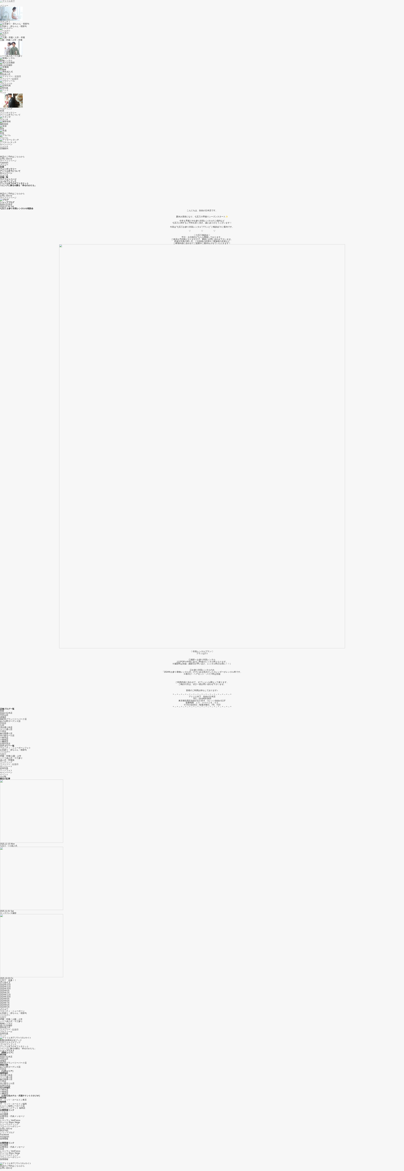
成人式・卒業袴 (7, 760)
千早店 (3, 731)
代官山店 (4, 715)
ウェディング (6, 762)
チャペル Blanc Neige (10, 1122)
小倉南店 (4, 739)
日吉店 (3, 723)
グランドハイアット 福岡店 (12, 1108)
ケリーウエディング (9, 1124)
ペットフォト (6, 770)
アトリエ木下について (10, 115)
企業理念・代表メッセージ (12, 1116)
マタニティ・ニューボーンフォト (15, 748)
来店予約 (4, 1130)
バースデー (5, 752)
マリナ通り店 (6, 729)
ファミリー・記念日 (9, 764)
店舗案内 (4, 148)
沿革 (2, 1118)
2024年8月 (5, 1001)
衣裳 (2, 111)
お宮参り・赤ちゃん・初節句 (13, 750)
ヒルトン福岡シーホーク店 (12, 1106)
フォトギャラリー (8, 113)
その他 (3, 776)
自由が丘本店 (6, 204)
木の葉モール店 (7, 735)
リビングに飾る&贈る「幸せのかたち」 (18, 1048)
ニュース (4, 146)
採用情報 (4, 1139)
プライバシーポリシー (10, 1126)
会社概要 (4, 1114)
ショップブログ (7, 1132)
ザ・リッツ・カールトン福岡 (13, 1104)
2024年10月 (5, 997)
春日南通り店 (6, 733)
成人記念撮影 (6, 1025)
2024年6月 (5, 1005)
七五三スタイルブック (10, 1042)
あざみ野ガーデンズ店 (10, 721)
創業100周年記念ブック (11, 1040)
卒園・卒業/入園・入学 (10, 756)
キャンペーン (6, 144)
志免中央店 (5, 744)
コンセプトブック (8, 1044)
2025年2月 (5, 992)
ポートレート (6, 766)
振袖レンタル (6, 1023)
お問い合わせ (6, 1128)
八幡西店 (4, 741)
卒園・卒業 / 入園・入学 (11, 1019)
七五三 (3, 754)
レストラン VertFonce (10, 1120)
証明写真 (4, 768)
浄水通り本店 (6, 727)
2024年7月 (5, 1003)
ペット (3, 1035)
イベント (4, 774)
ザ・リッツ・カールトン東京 (13, 1100)
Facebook (4, 1134)
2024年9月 (5, 999)
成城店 (3, 717)
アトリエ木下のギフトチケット (14, 1046)
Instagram (4, 1136)
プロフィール (6, 1031)
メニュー (4, 5)
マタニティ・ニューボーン (12, 1011)
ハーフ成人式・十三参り (11, 758)
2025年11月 (5, 986)
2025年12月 (5, 984)
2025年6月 (5, 990)
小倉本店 (4, 737)
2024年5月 (5, 1007)
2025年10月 (5, 988)
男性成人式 (5, 1027)
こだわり (4, 1112)
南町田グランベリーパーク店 (13, 719)
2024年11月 (5, 994)
